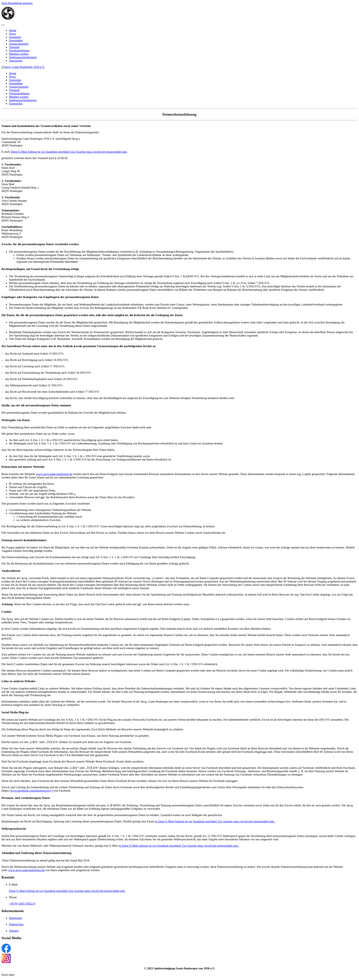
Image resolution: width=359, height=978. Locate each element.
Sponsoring (15, 60)
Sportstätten (16, 40)
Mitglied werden (18, 53)
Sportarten (15, 37)
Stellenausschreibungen (23, 57)
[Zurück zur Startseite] (7, 20)
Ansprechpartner (19, 43)
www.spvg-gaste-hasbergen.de (54, 474)
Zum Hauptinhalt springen (17, 3)
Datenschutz (16, 924)
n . (215, 821)
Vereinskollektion (19, 50)
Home (12, 30)
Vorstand (14, 47)
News (12, 33)
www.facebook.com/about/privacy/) (31, 790)
